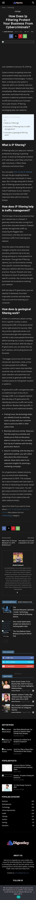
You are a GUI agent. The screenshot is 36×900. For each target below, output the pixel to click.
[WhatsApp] (25, 36)
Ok (18, 897)
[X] (16, 36)
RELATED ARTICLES (9, 602)
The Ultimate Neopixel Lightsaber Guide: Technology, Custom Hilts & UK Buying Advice (23, 612)
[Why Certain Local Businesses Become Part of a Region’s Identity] (6, 708)
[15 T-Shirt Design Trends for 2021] (7, 787)
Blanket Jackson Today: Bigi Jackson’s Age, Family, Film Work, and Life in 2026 (22, 697)
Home (4, 7)
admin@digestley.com (22, 873)
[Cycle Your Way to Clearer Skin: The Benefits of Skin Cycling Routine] (7, 751)
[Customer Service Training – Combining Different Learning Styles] (7, 767)
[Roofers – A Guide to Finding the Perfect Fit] (7, 778)
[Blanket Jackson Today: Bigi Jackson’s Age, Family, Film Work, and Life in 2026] (6, 697)
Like (31, 657)
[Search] (33, 2)
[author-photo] (18, 562)
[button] (3, 2)
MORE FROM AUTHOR (25, 602)
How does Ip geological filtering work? (16, 134)
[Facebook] (11, 36)
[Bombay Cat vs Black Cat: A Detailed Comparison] (7, 742)
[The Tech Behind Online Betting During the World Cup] (7, 633)
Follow (30, 662)
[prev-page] (3, 641)
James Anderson (16, 712)
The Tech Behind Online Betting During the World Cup (22, 633)
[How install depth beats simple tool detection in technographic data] (7, 626)
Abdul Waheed (8, 31)
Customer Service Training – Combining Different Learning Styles (23, 767)
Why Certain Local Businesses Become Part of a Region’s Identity (23, 707)
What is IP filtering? (12, 123)
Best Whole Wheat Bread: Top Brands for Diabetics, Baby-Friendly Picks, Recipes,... (23, 731)
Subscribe (29, 666)
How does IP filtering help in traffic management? (17, 127)
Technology (10, 7)
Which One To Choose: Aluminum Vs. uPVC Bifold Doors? (9, 543)
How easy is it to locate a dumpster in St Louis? (26, 542)
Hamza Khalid (16, 690)
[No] (33, 893)
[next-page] (6, 641)
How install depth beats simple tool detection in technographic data (22, 624)
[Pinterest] (20, 36)
